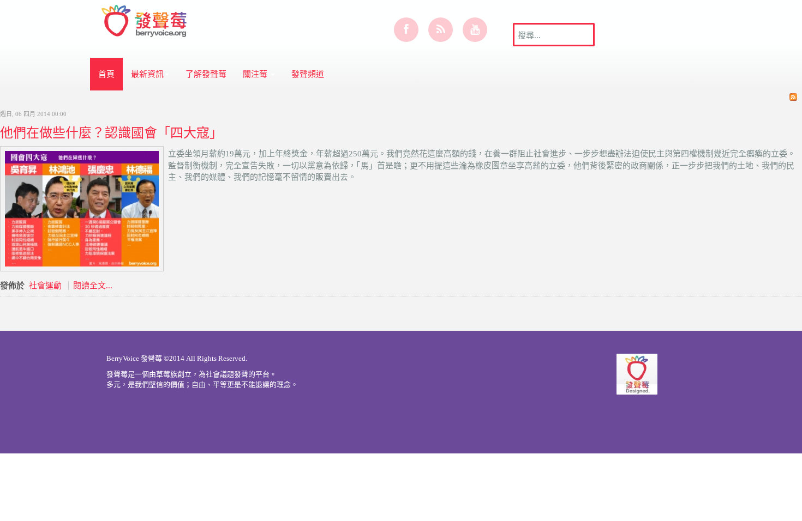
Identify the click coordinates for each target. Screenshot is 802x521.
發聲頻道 (307, 74)
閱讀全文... (92, 285)
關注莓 (256, 74)
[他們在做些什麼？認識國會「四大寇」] (82, 207)
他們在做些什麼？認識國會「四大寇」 (111, 132)
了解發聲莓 (205, 74)
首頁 (106, 74)
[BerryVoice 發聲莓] (145, 19)
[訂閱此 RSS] (793, 97)
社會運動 (45, 285)
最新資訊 (147, 74)
